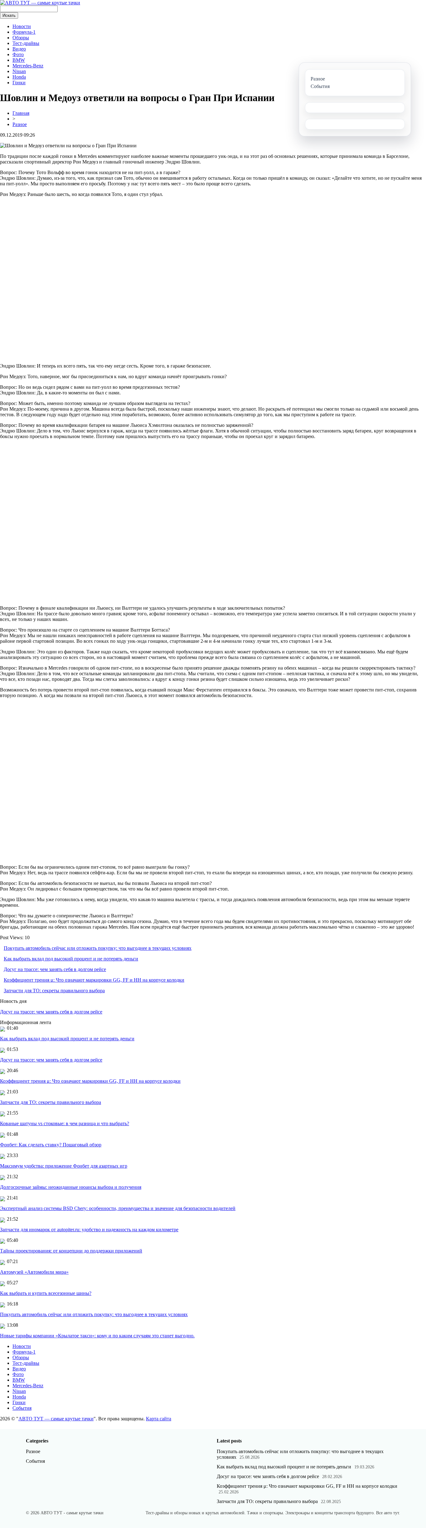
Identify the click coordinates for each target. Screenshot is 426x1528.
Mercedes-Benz (27, 65)
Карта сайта (158, 1418)
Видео (19, 48)
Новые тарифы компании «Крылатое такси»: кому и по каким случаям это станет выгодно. (97, 1335)
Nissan (19, 71)
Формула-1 (24, 32)
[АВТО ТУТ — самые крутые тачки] (40, 2)
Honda (19, 77)
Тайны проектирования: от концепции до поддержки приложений (71, 1250)
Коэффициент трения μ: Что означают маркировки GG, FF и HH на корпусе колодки (94, 980)
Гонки (19, 82)
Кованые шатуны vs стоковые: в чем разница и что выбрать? (64, 1123)
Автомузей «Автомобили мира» (34, 1272)
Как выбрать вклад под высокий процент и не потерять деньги (71, 958)
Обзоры (20, 37)
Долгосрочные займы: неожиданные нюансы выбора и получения (70, 1187)
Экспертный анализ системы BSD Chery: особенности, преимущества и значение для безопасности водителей (117, 1208)
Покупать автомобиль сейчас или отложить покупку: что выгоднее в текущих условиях (97, 948)
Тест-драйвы (25, 43)
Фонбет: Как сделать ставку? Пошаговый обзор (50, 1144)
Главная (20, 113)
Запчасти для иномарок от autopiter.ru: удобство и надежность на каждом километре (89, 1229)
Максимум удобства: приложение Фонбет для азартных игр (63, 1166)
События (21, 1408)
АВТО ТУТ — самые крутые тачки (56, 1418)
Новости (21, 26)
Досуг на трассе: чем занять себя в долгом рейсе (55, 969)
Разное (19, 124)
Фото (18, 54)
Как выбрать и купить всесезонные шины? (45, 1293)
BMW (18, 60)
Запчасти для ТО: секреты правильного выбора (54, 990)
